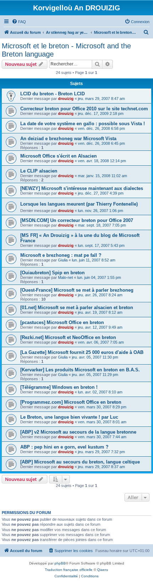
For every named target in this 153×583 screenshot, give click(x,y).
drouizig (66, 98)
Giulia (63, 260)
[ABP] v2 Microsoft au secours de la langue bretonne (78, 432)
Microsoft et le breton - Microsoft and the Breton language (66, 50)
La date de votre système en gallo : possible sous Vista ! (82, 123)
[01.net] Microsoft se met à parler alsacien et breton (76, 307)
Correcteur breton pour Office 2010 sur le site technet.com (84, 108)
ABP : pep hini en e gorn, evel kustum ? (64, 447)
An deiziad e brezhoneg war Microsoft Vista (68, 138)
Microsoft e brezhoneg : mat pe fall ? (60, 255)
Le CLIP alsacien (38, 171)
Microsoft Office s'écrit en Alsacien (58, 156)
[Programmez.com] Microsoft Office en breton (70, 402)
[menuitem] (19, 21)
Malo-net (65, 277)
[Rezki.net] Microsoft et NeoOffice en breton (68, 337)
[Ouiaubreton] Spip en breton (52, 272)
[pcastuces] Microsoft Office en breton (62, 322)
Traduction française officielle (69, 570)
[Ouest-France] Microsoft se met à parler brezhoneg (76, 290)
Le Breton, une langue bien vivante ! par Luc (69, 417)
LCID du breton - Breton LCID (52, 93)
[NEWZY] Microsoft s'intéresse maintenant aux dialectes (81, 188)
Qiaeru (102, 570)
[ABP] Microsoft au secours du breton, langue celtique (80, 462)
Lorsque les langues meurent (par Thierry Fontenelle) (79, 204)
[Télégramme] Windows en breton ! (58, 387)
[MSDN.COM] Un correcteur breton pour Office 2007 (76, 220)
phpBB (60, 563)
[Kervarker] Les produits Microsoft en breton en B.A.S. (80, 369)
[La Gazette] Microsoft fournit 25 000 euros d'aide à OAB (81, 352)
